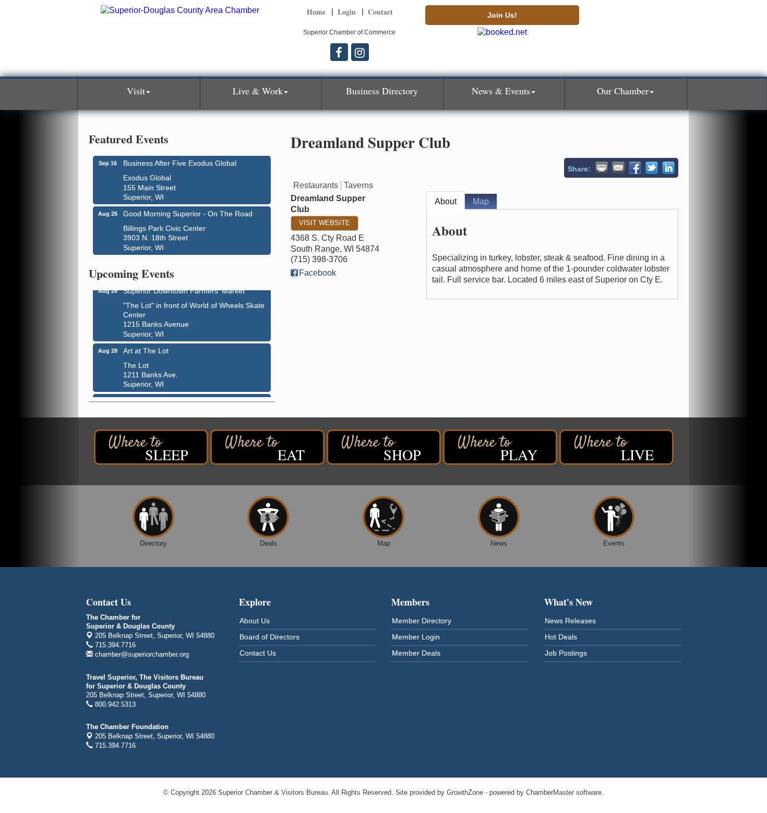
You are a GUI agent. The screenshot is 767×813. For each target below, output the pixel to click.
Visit (136, 90)
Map (481, 201)
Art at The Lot (146, 348)
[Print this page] (601, 168)
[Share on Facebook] (635, 168)
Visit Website (324, 223)
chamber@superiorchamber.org (141, 654)
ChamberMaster (550, 792)
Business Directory (382, 90)
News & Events (501, 90)
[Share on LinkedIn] (668, 168)
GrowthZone (465, 792)
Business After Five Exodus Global (179, 163)
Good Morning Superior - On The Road (188, 214)
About (446, 201)
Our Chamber (623, 90)
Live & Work (258, 90)
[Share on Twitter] (651, 168)
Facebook (317, 272)
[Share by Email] (618, 168)
